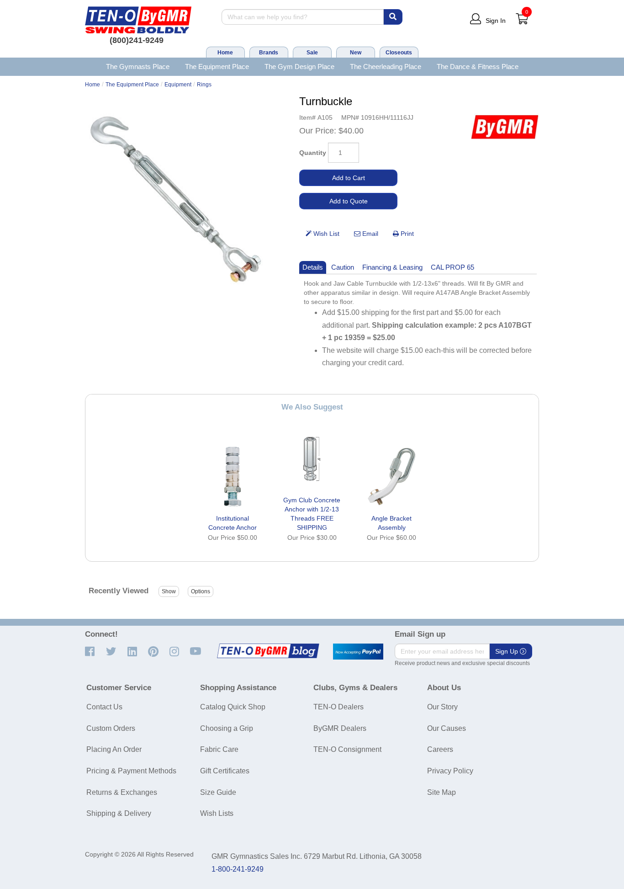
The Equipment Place (217, 66)
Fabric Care (219, 749)
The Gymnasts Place (137, 66)
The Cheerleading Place (385, 66)
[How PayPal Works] (358, 652)
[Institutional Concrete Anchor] (232, 476)
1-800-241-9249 (238, 869)
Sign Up (507, 651)
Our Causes (446, 728)
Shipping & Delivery (118, 813)
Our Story (442, 707)
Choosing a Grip (226, 728)
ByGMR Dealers (339, 728)
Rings (204, 84)
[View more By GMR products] (505, 127)
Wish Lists (216, 813)
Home (225, 52)
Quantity (312, 152)
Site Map (441, 792)
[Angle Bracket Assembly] (391, 476)
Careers (440, 749)
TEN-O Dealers (338, 707)
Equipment (177, 84)
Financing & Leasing (392, 267)
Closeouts (399, 52)
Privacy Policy (450, 771)
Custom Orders (110, 728)
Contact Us (104, 707)
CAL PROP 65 (452, 267)
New (355, 52)
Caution (342, 267)
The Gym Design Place (299, 66)
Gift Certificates (224, 771)
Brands (268, 52)
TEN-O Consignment (347, 749)
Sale (312, 52)
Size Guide (218, 792)
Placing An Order (114, 749)
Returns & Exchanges (121, 792)
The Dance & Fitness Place (477, 66)
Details (312, 267)
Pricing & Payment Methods (131, 771)
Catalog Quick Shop (232, 707)
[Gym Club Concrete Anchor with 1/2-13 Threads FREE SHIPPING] (312, 458)
